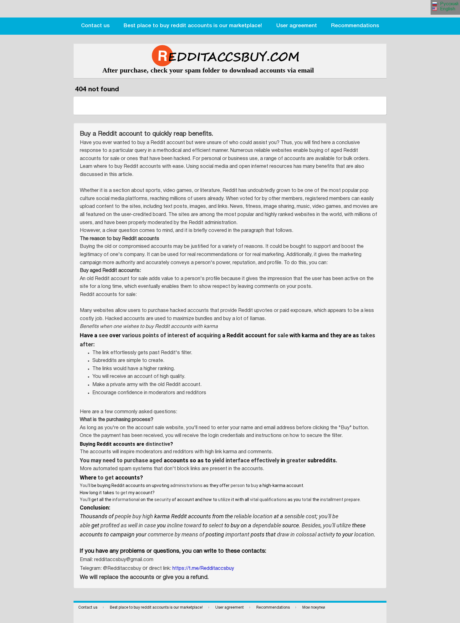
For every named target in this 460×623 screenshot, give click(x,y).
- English (446, 9)
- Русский (447, 4)
